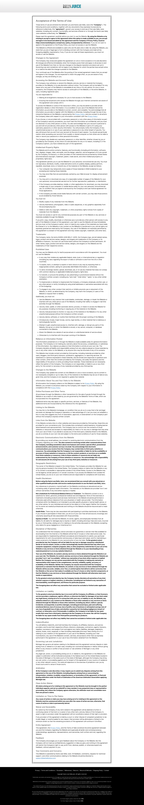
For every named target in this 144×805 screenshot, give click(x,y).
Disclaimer (59, 770)
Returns (75, 770)
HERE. (82, 798)
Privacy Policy (80, 114)
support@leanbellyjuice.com (46, 758)
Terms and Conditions (48, 770)
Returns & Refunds (86, 770)
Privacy (37, 770)
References (68, 770)
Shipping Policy (98, 770)
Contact (106, 770)
